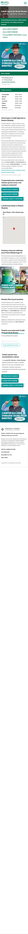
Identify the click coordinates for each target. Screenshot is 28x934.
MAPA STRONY (4, 457)
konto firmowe (20, 162)
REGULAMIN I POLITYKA (6, 454)
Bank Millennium (15, 310)
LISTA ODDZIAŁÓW (5, 452)
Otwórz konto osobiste (10, 189)
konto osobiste (10, 162)
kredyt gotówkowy (15, 164)
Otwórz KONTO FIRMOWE (10, 32)
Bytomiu (21, 321)
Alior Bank (23, 308)
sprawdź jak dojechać (8, 82)
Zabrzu (17, 321)
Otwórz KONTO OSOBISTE (10, 29)
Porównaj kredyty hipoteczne (12, 199)
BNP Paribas (4, 310)
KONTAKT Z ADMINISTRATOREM (8, 449)
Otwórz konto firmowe (10, 194)
